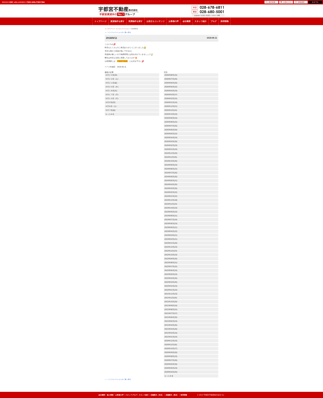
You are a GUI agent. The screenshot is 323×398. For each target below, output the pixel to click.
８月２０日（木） (112, 87)
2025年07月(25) (170, 126)
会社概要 (187, 21)
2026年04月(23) (170, 91)
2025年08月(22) (170, 122)
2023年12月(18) (170, 200)
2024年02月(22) (170, 192)
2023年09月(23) (170, 212)
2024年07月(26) (170, 173)
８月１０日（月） (112, 98)
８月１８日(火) (111, 91)
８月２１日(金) (111, 83)
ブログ (214, 21)
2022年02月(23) (170, 286)
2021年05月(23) (170, 321)
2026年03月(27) (170, 95)
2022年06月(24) (170, 270)
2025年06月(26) (170, 130)
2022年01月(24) (170, 290)
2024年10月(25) (170, 161)
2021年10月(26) (170, 302)
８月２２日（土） (112, 79)
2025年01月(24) (170, 149)
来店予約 (315, 2)
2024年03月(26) (170, 188)
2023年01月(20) (170, 243)
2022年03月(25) (170, 282)
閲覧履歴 (301, 2)
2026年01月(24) (170, 102)
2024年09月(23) (170, 165)
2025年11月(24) (170, 110)
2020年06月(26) (170, 364)
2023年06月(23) (170, 223)
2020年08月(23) (170, 356)
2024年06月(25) (170, 177)
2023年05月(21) (170, 227)
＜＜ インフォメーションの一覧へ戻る (118, 32)
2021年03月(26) (170, 329)
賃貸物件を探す (117, 21)
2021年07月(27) (170, 313)
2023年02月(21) (170, 239)
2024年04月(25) (170, 184)
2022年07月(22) (170, 266)
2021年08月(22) (170, 309)
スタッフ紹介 (201, 21)
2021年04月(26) (170, 325)
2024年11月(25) (170, 157)
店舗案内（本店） (157, 395)
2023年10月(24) (170, 208)
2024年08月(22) (170, 169)
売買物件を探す (135, 21)
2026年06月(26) (170, 83)
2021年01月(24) (170, 337)
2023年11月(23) (170, 204)
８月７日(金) (110, 110)
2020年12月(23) (170, 341)
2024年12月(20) (170, 153)
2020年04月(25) (170, 372)
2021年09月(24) (170, 305)
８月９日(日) (110, 102)
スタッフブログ (131, 395)
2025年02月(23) (170, 145)
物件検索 (272, 2)
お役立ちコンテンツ (155, 21)
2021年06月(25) (170, 317)
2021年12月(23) (170, 294)
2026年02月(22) (170, 98)
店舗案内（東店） (172, 395)
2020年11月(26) (170, 345)
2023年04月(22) (170, 231)
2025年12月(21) (170, 106)
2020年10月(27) (170, 348)
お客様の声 (174, 21)
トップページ (100, 21)
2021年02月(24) (170, 333)
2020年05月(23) (170, 368)
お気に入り (287, 2)
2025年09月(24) (170, 118)
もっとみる (109, 114)
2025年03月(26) (170, 141)
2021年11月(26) (170, 298)
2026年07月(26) (170, 79)
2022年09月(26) (170, 259)
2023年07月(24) (170, 220)
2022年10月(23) (170, 255)
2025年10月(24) (170, 114)
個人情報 (110, 395)
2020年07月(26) (170, 360)
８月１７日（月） (112, 95)
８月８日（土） (111, 106)
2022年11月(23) (170, 251)
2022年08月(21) (170, 263)
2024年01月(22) (170, 196)
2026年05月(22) (170, 87)
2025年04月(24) (170, 137)
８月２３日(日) (111, 75)
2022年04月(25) (170, 278)
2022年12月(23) (170, 247)
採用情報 (225, 21)
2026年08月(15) (170, 75)
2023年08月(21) (170, 216)
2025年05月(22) (170, 134)
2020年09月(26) (170, 352)
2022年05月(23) (170, 274)
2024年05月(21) (170, 180)
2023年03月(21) (170, 235)
